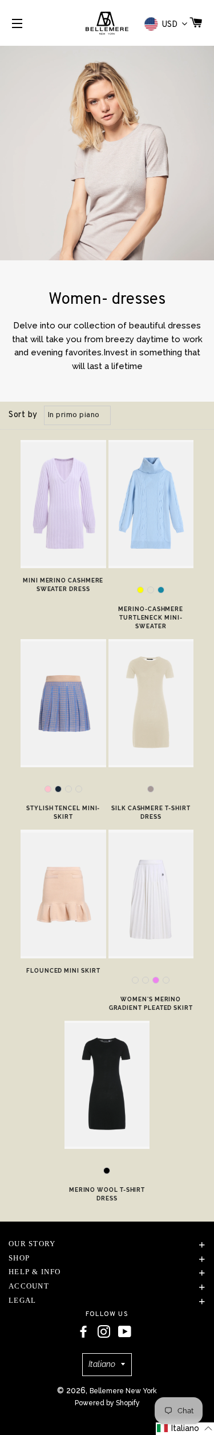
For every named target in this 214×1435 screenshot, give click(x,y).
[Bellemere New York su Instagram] (104, 1332)
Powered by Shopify (107, 1403)
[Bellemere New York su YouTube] (124, 1332)
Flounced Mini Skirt (63, 971)
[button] (185, 1428)
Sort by (23, 415)
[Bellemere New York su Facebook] (83, 1332)
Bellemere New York (123, 1391)
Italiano (101, 1364)
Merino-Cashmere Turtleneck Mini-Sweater (150, 617)
